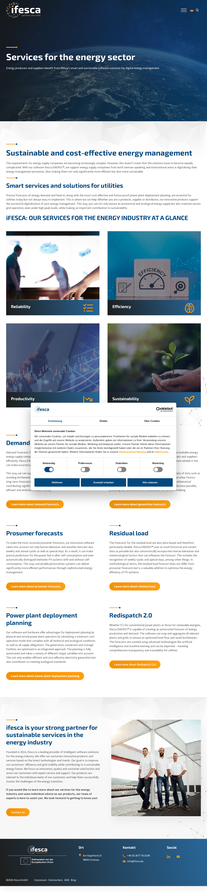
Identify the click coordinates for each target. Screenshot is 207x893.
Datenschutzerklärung (132, 451)
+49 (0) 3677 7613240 (138, 855)
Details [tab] (104, 420)
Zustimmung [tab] (55, 420)
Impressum (161, 451)
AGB (66, 880)
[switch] (85, 469)
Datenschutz (56, 880)
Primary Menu (184, 10)
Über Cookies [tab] (152, 420)
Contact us (18, 812)
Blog (73, 880)
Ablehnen (57, 482)
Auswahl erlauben (103, 482)
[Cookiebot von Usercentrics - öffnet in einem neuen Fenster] (158, 409)
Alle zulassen (150, 482)
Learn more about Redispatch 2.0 (135, 664)
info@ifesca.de (135, 861)
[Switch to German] (192, 10)
